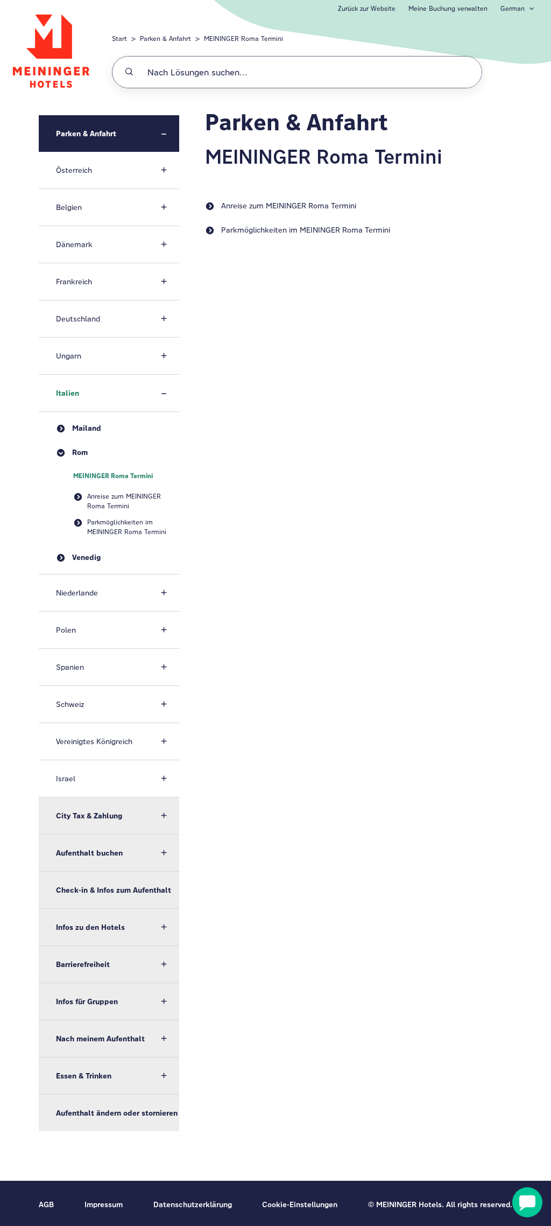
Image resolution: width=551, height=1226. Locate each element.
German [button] (512, 8)
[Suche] (129, 72)
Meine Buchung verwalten (448, 8)
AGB (46, 1204)
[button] (109, 133)
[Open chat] (527, 1202)
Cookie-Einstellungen (299, 1204)
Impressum (103, 1204)
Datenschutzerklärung (192, 1204)
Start (119, 38)
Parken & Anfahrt (165, 38)
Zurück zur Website (366, 8)
